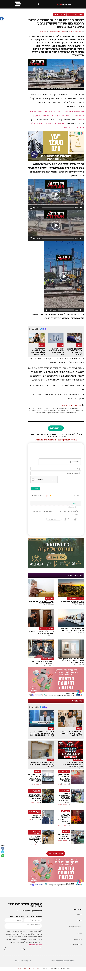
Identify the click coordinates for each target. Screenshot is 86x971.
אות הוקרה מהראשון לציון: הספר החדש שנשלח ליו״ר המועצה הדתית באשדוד (64, 798)
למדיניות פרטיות (32, 968)
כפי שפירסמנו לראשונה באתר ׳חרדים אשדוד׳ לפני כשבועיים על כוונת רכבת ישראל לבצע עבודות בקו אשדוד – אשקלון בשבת (57, 115)
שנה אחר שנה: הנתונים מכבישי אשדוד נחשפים (72, 602)
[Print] (56, 567)
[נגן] (81, 208)
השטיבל (79, 933)
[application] (56, 194)
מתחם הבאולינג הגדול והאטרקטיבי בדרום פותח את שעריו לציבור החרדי (72, 764)
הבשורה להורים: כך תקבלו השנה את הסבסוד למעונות (41, 602)
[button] (2, 18)
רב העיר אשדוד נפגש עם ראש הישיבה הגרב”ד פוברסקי (43, 662)
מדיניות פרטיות (76, 944)
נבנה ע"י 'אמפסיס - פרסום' (23, 961)
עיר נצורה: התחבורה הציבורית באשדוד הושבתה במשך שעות (72, 629)
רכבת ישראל (59, 405)
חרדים (79, 920)
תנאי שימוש (77, 939)
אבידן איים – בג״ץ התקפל (36, 816)
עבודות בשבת (68, 405)
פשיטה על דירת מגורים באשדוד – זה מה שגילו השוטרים (41, 632)
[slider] (58, 207)
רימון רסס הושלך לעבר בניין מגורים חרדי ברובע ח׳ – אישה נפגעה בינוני (64, 818)
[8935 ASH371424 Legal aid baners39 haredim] (56, 160)
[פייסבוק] (2, 848)
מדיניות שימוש (21, 968)
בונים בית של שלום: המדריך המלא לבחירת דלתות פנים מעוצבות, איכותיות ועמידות (71, 661)
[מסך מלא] (31, 208)
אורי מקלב (77, 405)
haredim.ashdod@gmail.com (29, 910)
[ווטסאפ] (2, 855)
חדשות (79, 914)
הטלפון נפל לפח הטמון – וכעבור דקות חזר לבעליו (64, 836)
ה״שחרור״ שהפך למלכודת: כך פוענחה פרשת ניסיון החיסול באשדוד (64, 778)
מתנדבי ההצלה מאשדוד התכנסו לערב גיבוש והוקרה (34, 798)
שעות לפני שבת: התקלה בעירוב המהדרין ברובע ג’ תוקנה (34, 839)
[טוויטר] (2, 851)
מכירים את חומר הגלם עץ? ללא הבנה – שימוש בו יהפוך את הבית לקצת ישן (41, 764)
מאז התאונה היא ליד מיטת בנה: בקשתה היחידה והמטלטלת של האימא (34, 778)
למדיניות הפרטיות (35, 945)
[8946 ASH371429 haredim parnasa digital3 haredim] (56, 696)
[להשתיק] (34, 208)
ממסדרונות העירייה (75, 927)
